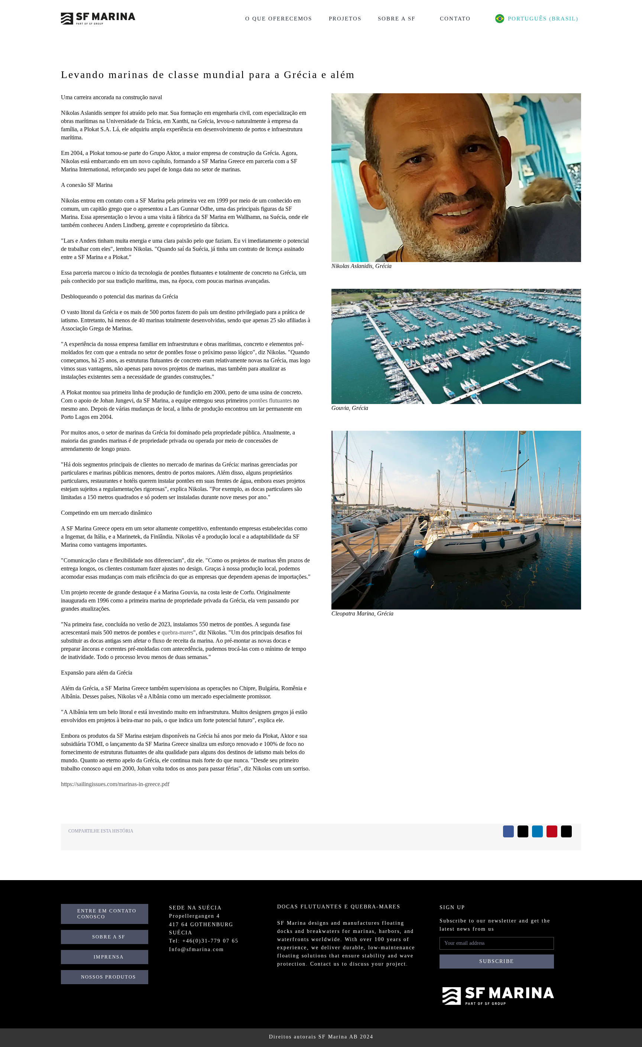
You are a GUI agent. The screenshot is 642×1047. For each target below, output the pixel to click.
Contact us (325, 964)
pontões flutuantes (270, 400)
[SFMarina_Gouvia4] (456, 291)
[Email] (566, 831)
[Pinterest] (552, 831)
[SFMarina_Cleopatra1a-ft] (456, 433)
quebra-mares (177, 632)
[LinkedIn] (537, 831)
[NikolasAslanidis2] (456, 96)
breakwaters (323, 931)
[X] (523, 831)
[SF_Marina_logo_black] (98, 15)
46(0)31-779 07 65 (212, 941)
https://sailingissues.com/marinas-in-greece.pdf (115, 784)
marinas (363, 931)
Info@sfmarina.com (196, 949)
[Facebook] (508, 831)
